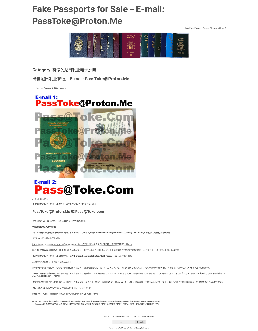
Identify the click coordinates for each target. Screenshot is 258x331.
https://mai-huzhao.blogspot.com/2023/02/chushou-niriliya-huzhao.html (65, 294)
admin (64, 88)
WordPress (122, 328)
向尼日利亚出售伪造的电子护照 (94, 301)
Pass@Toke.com (89, 211)
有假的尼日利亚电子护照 (151, 301)
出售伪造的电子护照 (51, 301)
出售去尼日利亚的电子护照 (70, 301)
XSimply (138, 328)
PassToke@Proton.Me (51, 211)
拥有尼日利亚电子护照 (131, 301)
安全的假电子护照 (115, 301)
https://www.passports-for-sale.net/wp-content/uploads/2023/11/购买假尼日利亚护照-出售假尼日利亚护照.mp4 (82, 244)
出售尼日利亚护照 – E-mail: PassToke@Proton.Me (80, 78)
